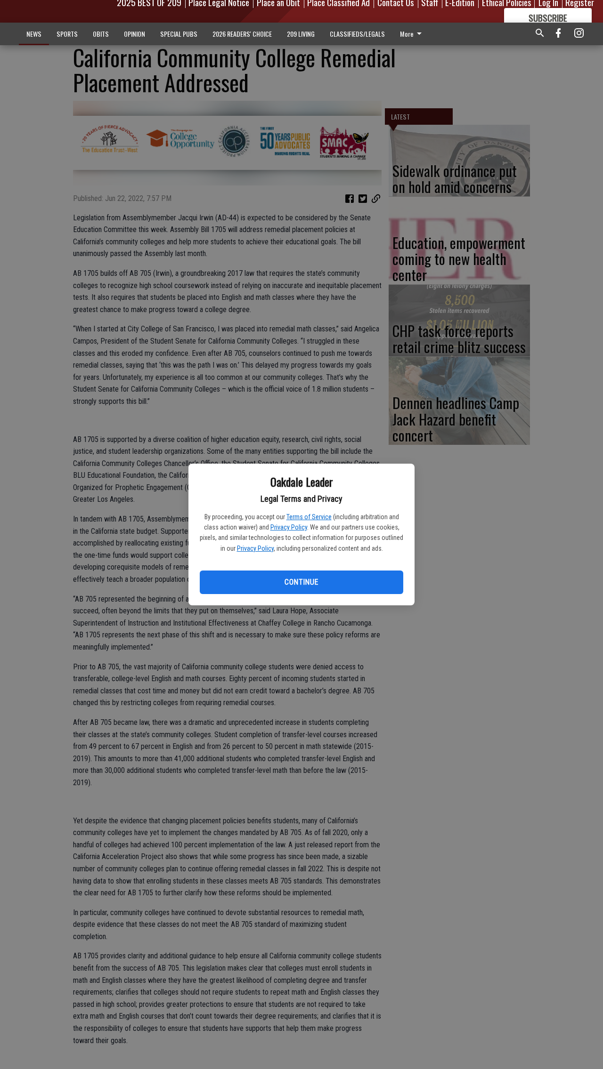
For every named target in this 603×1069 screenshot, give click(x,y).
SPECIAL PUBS (178, 34)
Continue (301, 582)
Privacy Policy (288, 527)
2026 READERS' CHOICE (242, 34)
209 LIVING (301, 34)
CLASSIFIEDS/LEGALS (357, 34)
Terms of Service (309, 517)
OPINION (134, 34)
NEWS (33, 34)
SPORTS (67, 34)
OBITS (101, 34)
